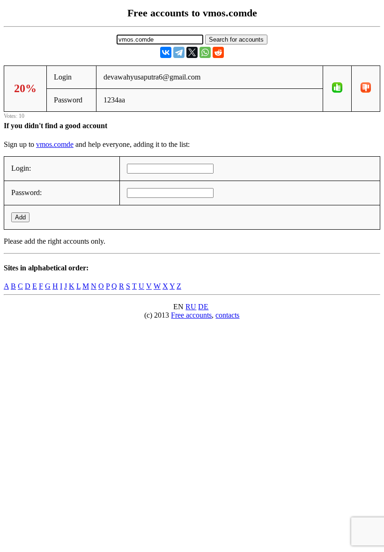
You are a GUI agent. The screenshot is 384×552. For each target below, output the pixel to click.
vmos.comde (55, 144)
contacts (227, 315)
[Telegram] (179, 52)
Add (20, 217)
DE (203, 307)
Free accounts (191, 315)
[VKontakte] (165, 52)
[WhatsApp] (205, 52)
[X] (192, 52)
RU (190, 307)
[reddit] (218, 52)
